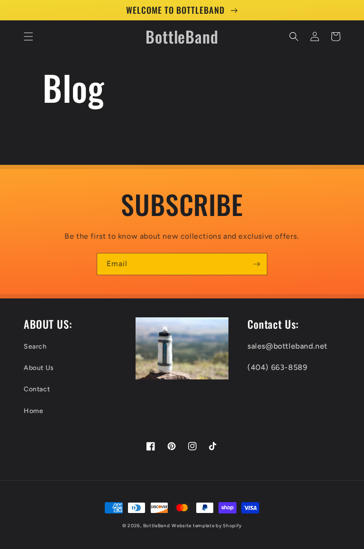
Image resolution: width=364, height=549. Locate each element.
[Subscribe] (256, 264)
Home (33, 411)
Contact (37, 389)
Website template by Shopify (207, 525)
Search (35, 346)
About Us (39, 368)
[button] (28, 36)
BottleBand (156, 525)
